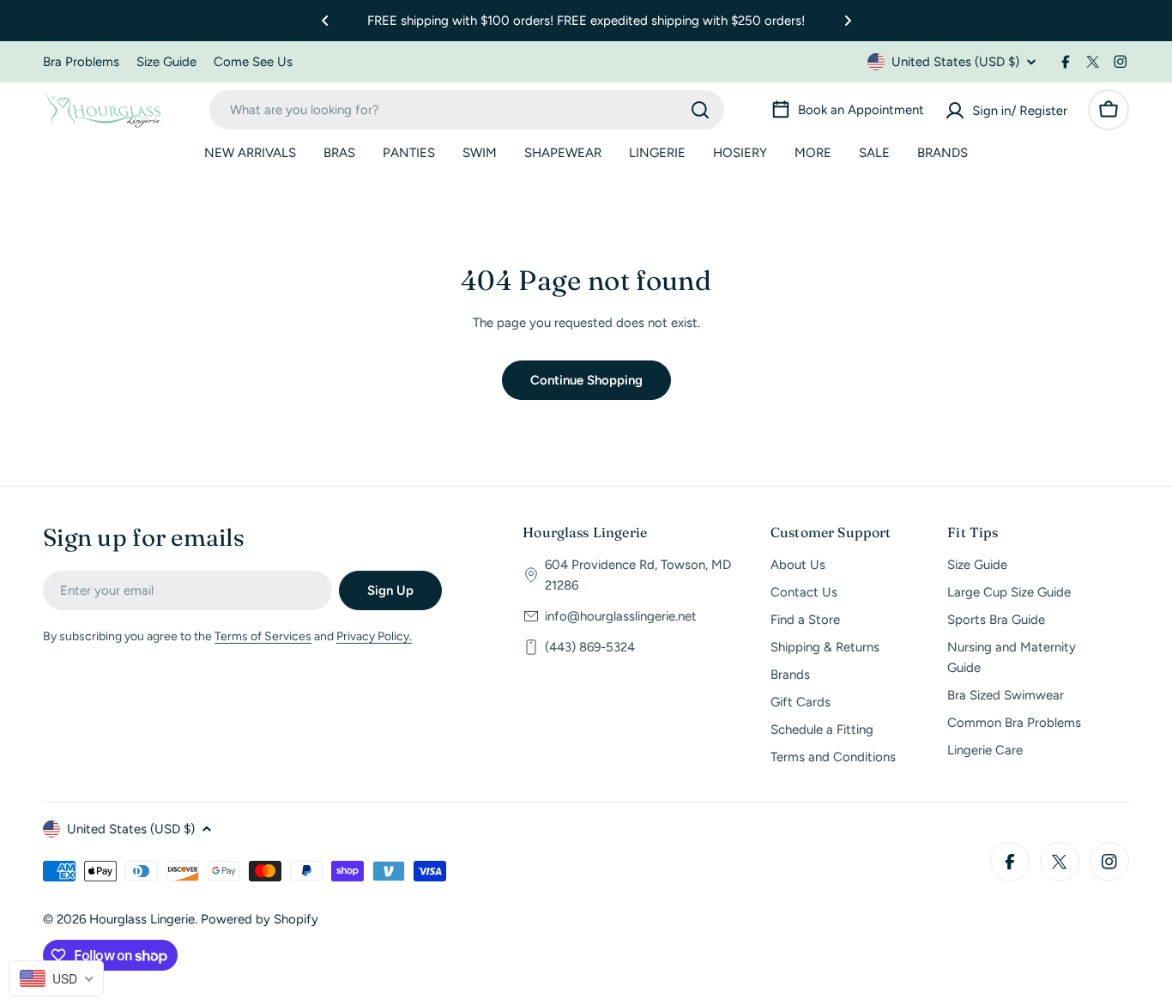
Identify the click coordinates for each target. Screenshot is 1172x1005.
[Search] (700, 110)
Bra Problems (81, 62)
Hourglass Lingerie (142, 919)
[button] (325, 20)
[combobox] (466, 110)
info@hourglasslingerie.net (621, 616)
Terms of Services (262, 636)
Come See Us (253, 62)
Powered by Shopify (259, 919)
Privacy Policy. (374, 636)
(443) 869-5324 (590, 647)
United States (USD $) (955, 62)
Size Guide (166, 62)
